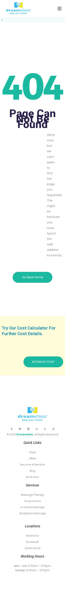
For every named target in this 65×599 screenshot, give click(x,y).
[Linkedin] (28, 429)
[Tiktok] (53, 429)
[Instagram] (36, 429)
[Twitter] (20, 429)
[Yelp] (45, 429)
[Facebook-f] (11, 429)
